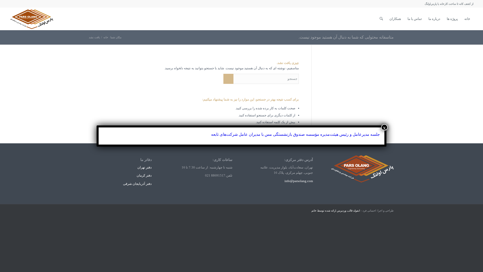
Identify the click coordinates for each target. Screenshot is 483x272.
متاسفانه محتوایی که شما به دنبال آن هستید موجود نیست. (346, 37)
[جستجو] (381, 19)
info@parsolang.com (299, 181)
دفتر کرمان (144, 175)
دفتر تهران (144, 167)
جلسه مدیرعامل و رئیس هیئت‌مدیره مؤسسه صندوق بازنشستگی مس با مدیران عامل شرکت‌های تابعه (295, 134)
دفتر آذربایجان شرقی (137, 184)
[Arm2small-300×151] (32, 19)
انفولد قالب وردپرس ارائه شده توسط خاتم (335, 210)
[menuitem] (467, 19)
